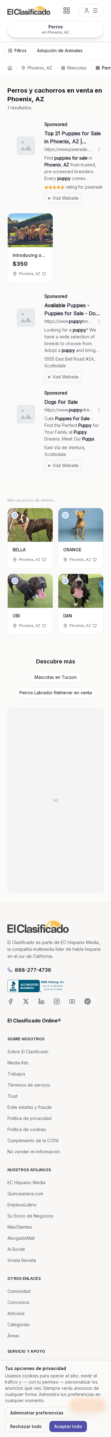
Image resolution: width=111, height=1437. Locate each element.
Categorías (18, 1324)
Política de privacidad (29, 1118)
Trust (12, 1096)
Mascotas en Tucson (56, 677)
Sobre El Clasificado (27, 1051)
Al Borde (16, 1249)
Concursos (18, 1302)
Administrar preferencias (37, 1412)
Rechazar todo (26, 1426)
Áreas (13, 1335)
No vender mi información (33, 1151)
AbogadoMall (21, 1238)
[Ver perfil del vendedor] (14, 515)
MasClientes (19, 1227)
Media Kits (17, 1062)
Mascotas (77, 67)
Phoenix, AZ (39, 67)
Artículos (16, 1313)
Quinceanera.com (25, 1193)
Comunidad (19, 1291)
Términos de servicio (28, 1085)
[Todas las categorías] (66, 10)
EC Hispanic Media (26, 1182)
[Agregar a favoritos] (44, 274)
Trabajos (16, 1073)
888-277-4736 (33, 970)
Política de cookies (26, 1129)
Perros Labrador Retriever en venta (55, 692)
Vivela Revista (21, 1260)
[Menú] (91, 10)
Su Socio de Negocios (30, 1215)
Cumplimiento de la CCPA (33, 1140)
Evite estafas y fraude (29, 1107)
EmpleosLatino (22, 1204)
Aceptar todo (68, 1426)
